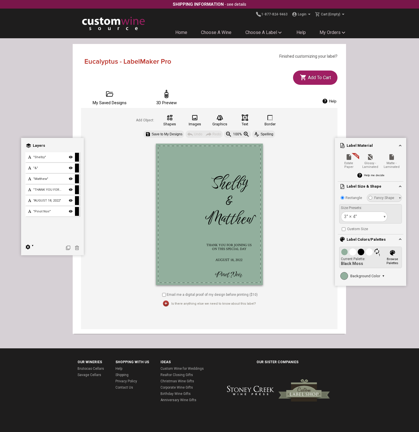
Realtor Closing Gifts (176, 375)
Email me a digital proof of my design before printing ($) (212, 294)
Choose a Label (261, 32)
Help (301, 32)
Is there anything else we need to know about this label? (213, 304)
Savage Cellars (89, 375)
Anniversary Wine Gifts (178, 400)
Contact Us (124, 387)
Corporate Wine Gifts (176, 387)
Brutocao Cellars (91, 369)
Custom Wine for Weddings (182, 369)
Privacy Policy (126, 381)
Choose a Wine (216, 32)
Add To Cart (319, 77)
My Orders (330, 32)
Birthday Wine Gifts (175, 394)
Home (181, 32)
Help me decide (374, 175)
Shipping (122, 375)
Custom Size (357, 229)
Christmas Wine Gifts (177, 381)
